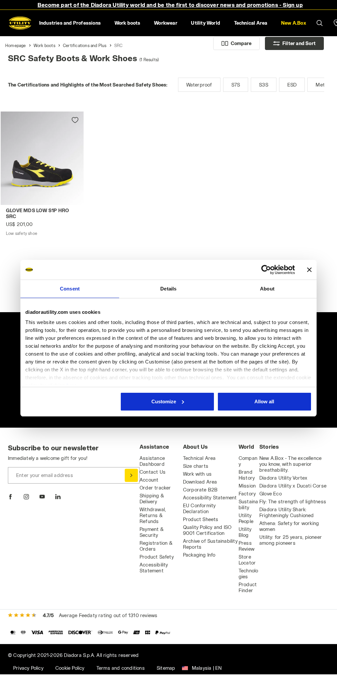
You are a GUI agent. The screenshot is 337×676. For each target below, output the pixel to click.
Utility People (246, 518)
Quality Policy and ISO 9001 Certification (207, 530)
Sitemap (166, 668)
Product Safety (157, 557)
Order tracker (155, 487)
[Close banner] (309, 269)
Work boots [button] (128, 23)
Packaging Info (199, 555)
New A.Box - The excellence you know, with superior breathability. (290, 464)
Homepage (15, 45)
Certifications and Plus (85, 45)
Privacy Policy (28, 668)
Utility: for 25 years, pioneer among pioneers (290, 540)
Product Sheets (201, 519)
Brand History (247, 475)
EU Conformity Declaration (199, 508)
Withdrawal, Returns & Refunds (153, 515)
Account (149, 480)
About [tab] (267, 288)
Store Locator (247, 559)
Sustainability (248, 504)
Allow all (264, 401)
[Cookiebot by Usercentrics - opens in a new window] (266, 270)
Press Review (246, 546)
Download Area (200, 482)
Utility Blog (245, 532)
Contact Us (153, 472)
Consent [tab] (70, 288)
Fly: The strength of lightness (292, 501)
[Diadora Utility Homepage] (20, 23)
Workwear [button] (165, 23)
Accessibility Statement (154, 567)
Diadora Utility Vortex (283, 478)
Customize (163, 401)
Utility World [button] (205, 23)
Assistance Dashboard (152, 461)
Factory (247, 493)
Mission (247, 485)
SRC (118, 45)
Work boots (44, 45)
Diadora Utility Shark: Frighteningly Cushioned (286, 512)
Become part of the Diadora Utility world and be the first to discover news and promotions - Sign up (170, 5)
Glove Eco (270, 493)
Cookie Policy (70, 668)
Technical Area (199, 458)
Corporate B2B (200, 489)
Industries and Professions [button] (70, 23)
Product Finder (248, 587)
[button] (293, 23)
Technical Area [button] (251, 23)
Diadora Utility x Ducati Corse (292, 485)
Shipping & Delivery (152, 498)
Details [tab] (168, 288)
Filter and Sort (299, 43)
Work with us (197, 474)
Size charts (195, 466)
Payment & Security (152, 532)
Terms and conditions (120, 668)
